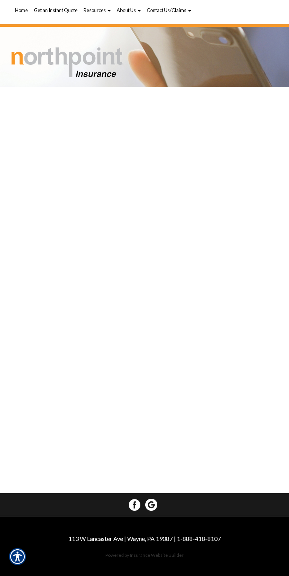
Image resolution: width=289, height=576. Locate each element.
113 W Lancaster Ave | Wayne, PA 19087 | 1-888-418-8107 (144, 538)
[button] (97, 10)
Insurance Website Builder (157, 555)
